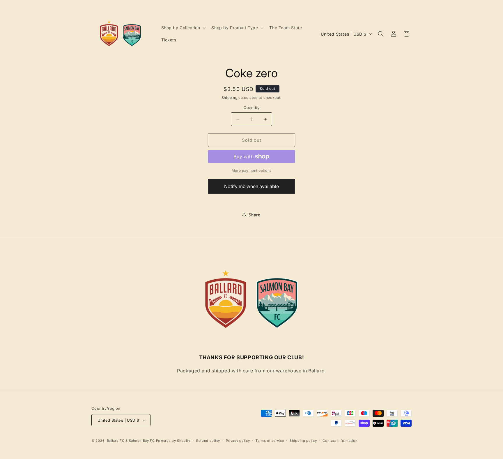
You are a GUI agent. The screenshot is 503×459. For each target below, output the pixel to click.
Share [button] (255, 214)
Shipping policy (303, 441)
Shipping (230, 97)
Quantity (251, 107)
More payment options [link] (252, 170)
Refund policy (208, 441)
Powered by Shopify (173, 441)
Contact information (340, 441)
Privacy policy (238, 441)
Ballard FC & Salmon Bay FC (131, 441)
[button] (183, 28)
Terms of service (270, 441)
